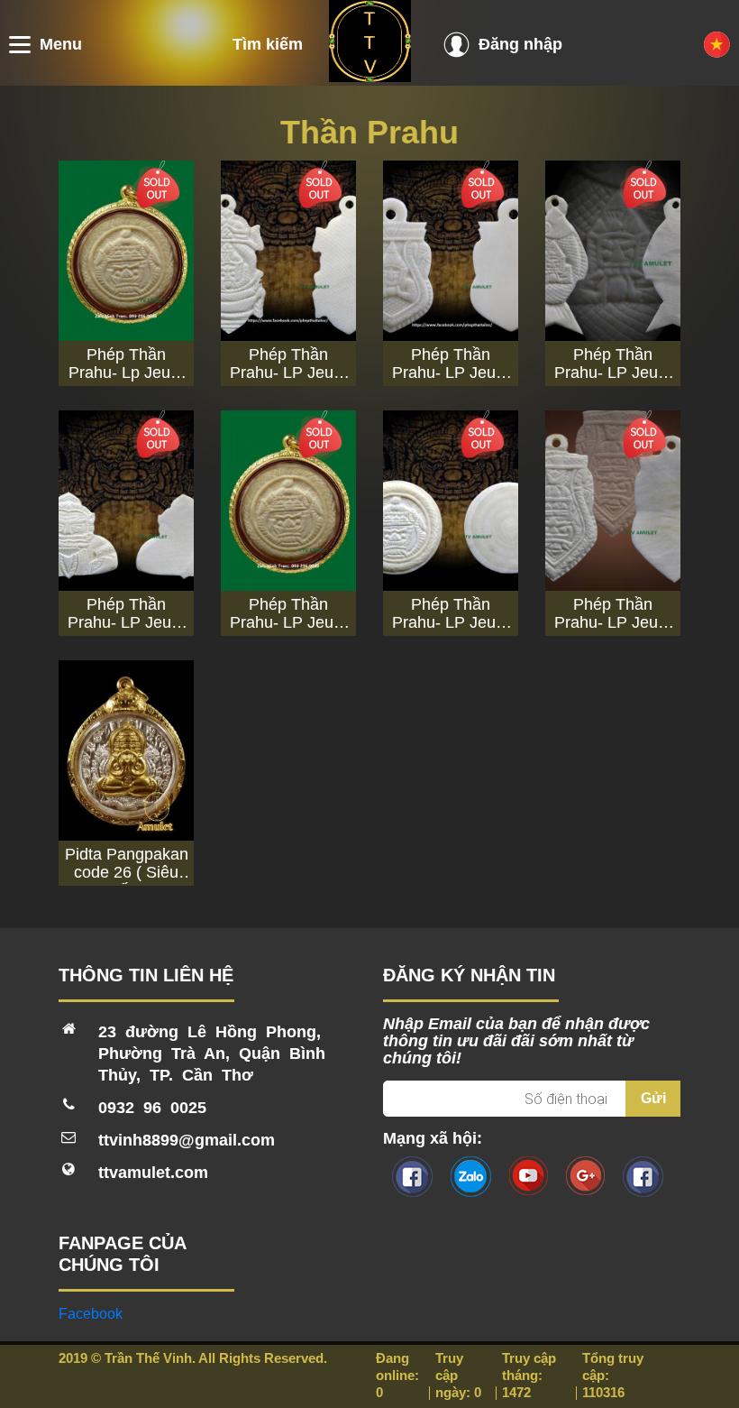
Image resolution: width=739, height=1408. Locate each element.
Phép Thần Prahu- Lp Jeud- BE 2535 (126, 363)
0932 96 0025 (152, 1108)
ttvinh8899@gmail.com (186, 1140)
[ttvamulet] (370, 77)
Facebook (91, 1313)
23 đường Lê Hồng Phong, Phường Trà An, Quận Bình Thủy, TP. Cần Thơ (211, 1053)
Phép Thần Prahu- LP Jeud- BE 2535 (289, 363)
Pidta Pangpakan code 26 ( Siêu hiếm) (126, 863)
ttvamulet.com (153, 1173)
